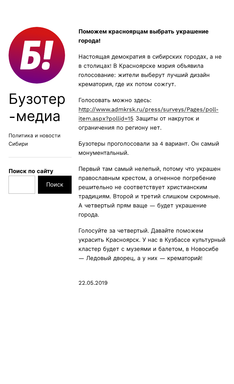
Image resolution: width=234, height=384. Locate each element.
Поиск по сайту (31, 171)
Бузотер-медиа (37, 107)
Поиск (54, 184)
